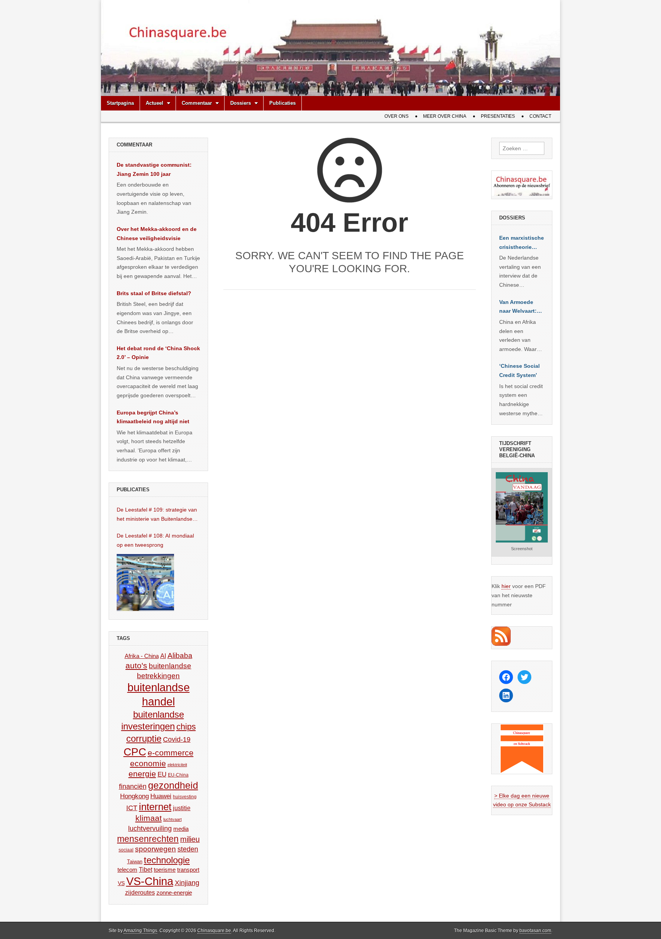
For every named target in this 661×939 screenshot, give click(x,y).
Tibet (145, 869)
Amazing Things (140, 930)
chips (186, 726)
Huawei (160, 796)
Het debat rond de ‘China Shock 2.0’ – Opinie (158, 353)
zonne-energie (174, 892)
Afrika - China (142, 656)
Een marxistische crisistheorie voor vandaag (521, 243)
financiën (133, 786)
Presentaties (498, 116)
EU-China (178, 775)
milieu (190, 839)
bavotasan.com (535, 930)
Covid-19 (176, 739)
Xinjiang (187, 883)
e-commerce (171, 752)
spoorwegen (155, 849)
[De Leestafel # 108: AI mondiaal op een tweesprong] (145, 582)
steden (187, 849)
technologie (167, 860)
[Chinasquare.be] (330, 48)
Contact (540, 116)
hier (506, 586)
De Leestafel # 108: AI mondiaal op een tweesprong (155, 540)
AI (163, 655)
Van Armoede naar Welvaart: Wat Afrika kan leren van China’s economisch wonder (518, 307)
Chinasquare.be (214, 930)
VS (121, 883)
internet (155, 806)
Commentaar (197, 103)
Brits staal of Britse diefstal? (154, 293)
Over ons (396, 116)
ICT (131, 808)
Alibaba (180, 655)
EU (162, 774)
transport (188, 869)
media (181, 828)
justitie (181, 808)
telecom (127, 870)
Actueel (154, 103)
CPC (135, 752)
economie (148, 763)
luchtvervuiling (150, 828)
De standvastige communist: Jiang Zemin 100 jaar (154, 169)
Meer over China (444, 116)
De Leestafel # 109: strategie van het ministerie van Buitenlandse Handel (157, 515)
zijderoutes (140, 892)
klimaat (148, 818)
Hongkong (134, 796)
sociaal (126, 850)
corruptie (143, 738)
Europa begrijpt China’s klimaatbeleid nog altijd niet (153, 417)
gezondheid (173, 785)
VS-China (149, 881)
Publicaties (282, 103)
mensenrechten (148, 839)
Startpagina (120, 103)
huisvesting (185, 796)
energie (142, 773)
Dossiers (240, 103)
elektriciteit (177, 764)
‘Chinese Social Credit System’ (519, 370)
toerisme (165, 869)
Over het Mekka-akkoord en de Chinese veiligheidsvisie (157, 233)
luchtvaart (172, 819)
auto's (136, 665)
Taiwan (134, 861)
